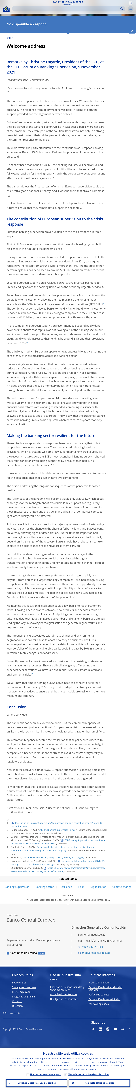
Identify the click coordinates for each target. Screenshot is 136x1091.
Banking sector (44, 887)
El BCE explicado (21, 992)
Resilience (66, 887)
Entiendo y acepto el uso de (37, 1083)
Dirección (17, 1006)
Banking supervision (17, 887)
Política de (98, 995)
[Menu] (130, 9)
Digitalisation (98, 887)
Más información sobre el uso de (88, 1075)
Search (122, 8)
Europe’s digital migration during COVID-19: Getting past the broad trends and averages (58, 863)
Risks (81, 887)
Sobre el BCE (19, 983)
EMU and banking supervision (53, 830)
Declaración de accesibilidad (104, 999)
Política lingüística (98, 1004)
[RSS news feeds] (130, 1029)
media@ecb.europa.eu (96, 953)
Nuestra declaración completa (45, 1075)
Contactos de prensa (23, 953)
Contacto (17, 1001)
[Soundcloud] (123, 1029)
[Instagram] (108, 1029)
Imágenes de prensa (23, 997)
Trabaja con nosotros (24, 987)
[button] (131, 3)
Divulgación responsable (64, 999)
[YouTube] (115, 1029)
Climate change (121, 887)
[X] (93, 1029)
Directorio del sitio (12, 1013)
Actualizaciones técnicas (63, 994)
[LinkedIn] (100, 1029)
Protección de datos (99, 983)
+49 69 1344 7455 (92, 947)
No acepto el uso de (99, 1083)
